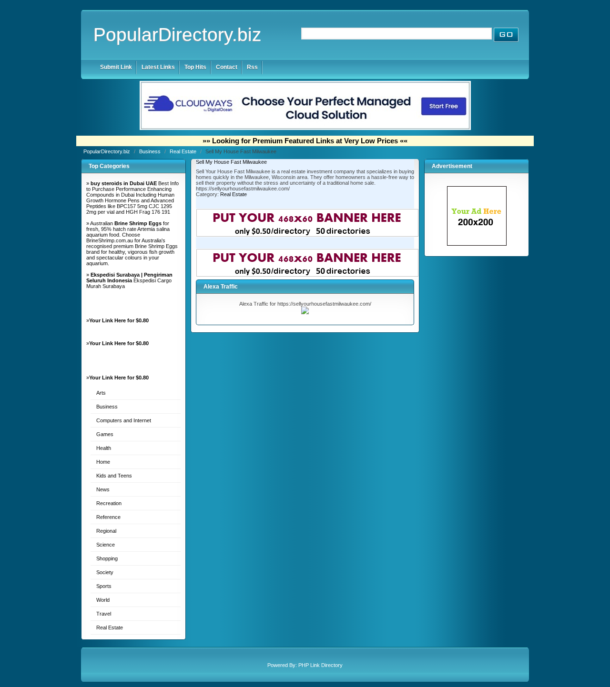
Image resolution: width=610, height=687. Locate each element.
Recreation (109, 503)
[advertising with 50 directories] (477, 244)
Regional (106, 531)
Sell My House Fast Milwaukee (231, 162)
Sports (104, 586)
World (103, 600)
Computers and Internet (123, 420)
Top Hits (195, 67)
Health (103, 448)
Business (150, 151)
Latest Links (158, 67)
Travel (103, 614)
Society (104, 572)
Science (105, 545)
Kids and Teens (114, 475)
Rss (252, 67)
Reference (108, 517)
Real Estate (184, 151)
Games (104, 434)
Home (103, 462)
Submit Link (116, 67)
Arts (101, 393)
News (103, 489)
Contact (226, 67)
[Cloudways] (305, 128)
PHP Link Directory (320, 665)
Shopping (107, 558)
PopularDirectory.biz (177, 34)
